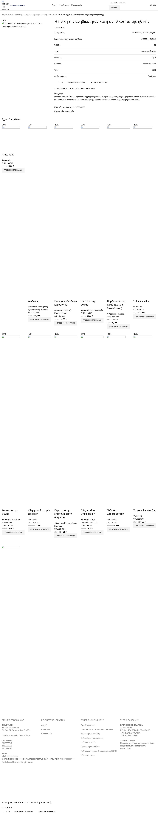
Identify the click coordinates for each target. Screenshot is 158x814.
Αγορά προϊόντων (88, 725)
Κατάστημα (19, 15)
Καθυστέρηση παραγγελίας (92, 738)
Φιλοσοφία (53, 15)
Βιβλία (28, 15)
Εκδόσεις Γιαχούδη (148, 39)
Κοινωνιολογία (60, 313)
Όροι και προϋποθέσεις (90, 747)
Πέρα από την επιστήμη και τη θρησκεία (63, 514)
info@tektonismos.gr (10, 756)
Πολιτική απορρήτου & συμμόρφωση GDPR (99, 751)
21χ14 (153, 58)
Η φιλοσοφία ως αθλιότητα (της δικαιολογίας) (116, 305)
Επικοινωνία (46, 734)
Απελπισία (8, 154)
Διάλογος (33, 301)
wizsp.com (30, 762)
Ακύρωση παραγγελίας (90, 734)
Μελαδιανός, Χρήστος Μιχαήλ (144, 33)
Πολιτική (67, 310)
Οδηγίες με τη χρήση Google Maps (16, 735)
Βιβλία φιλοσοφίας (40, 15)
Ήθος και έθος (141, 301)
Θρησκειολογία (96, 310)
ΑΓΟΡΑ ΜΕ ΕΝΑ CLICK (99, 82)
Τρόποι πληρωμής (88, 742)
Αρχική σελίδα (7, 15)
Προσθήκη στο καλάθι (76, 82)
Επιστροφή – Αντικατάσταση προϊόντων (97, 729)
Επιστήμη (58, 526)
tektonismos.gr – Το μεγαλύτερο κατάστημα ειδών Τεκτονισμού (33, 759)
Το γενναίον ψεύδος (144, 510)
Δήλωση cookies (87, 755)
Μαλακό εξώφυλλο (148, 51)
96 (155, 45)
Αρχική (44, 725)
